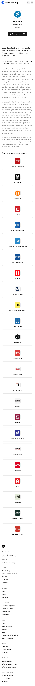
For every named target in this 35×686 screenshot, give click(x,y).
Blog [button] (3, 632)
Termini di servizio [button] (7, 675)
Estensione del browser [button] (9, 574)
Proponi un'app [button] (6, 611)
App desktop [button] (6, 571)
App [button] (3, 591)
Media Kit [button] (5, 652)
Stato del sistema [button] (7, 638)
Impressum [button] (5, 681)
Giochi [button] (4, 594)
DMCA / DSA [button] (6, 678)
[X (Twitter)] (2, 551)
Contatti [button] (4, 629)
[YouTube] (8, 551)
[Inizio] (9, 2)
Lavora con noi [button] (6, 649)
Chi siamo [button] (5, 646)
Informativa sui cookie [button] (9, 667)
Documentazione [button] (7, 626)
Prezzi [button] (4, 623)
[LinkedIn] (5, 551)
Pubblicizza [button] (5, 614)
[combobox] (11, 555)
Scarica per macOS (18, 34)
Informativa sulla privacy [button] (9, 664)
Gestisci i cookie (6, 559)
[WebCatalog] (3, 546)
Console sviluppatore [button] (8, 605)
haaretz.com (17, 25)
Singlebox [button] (5, 582)
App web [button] (5, 576)
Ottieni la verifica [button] (7, 608)
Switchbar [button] (5, 579)
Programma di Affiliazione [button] (10, 635)
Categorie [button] (5, 597)
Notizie (17, 28)
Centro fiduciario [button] (7, 661)
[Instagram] (11, 551)
